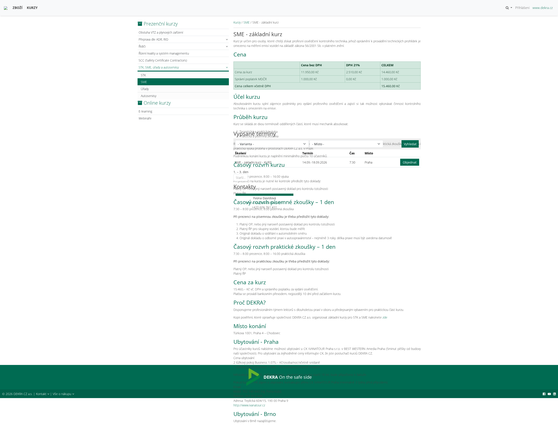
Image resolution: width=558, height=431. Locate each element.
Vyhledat (410, 144)
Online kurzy (157, 102)
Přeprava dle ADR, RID (153, 39)
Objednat (410, 162)
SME (144, 82)
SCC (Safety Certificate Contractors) (163, 60)
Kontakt (41, 394)
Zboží (17, 7)
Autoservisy (148, 96)
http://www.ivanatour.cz (249, 405)
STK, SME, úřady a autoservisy (159, 67)
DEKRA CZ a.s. (23, 394)
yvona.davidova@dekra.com (264, 203)
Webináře (145, 118)
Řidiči (142, 46)
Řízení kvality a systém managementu (164, 53)
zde (385, 317)
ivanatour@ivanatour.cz (257, 387)
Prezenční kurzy (161, 23)
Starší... (240, 177)
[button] (509, 7)
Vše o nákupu (62, 394)
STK (143, 75)
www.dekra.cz (542, 7)
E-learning (145, 111)
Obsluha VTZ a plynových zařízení (161, 32)
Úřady (145, 89)
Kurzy (32, 7)
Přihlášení (522, 7)
